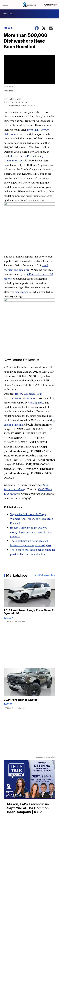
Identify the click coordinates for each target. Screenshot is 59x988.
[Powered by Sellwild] (50, 757)
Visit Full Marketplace (45, 575)
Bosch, (19, 393)
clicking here (35, 402)
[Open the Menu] (5, 5)
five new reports (19, 292)
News (8, 27)
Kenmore (31, 398)
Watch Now (49, 5)
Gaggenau (29, 393)
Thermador (15, 398)
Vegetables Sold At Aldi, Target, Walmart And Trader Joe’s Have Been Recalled (31, 518)
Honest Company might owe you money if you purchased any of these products (31, 532)
